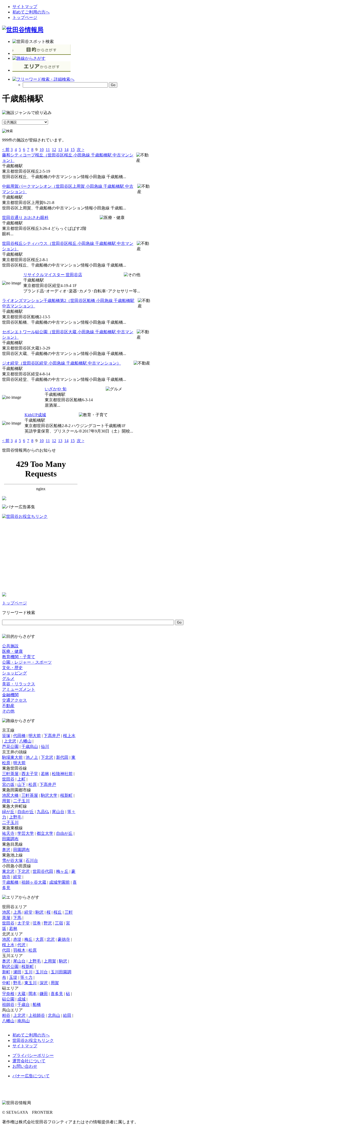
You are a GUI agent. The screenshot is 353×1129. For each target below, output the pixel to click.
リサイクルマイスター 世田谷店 (52, 274)
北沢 (51, 939)
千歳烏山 (29, 746)
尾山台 (58, 811)
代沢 (21, 945)
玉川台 (41, 972)
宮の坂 (8, 784)
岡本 (32, 993)
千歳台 (23, 1004)
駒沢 (39, 912)
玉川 (28, 972)
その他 (8, 711)
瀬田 (17, 972)
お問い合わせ (24, 1066)
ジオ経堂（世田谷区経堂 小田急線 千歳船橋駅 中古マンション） (61, 363)
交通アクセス (14, 700)
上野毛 (15, 817)
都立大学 (45, 833)
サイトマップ (24, 6)
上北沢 (10, 741)
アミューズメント (18, 689)
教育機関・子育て (18, 657)
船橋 (37, 1004)
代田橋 (19, 735)
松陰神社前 (62, 773)
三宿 (59, 923)
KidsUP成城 (35, 415)
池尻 (6, 912)
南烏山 (23, 1021)
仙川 (45, 746)
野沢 (48, 923)
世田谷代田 (43, 871)
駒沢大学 (49, 795)
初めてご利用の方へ (31, 12)
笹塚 (6, 735)
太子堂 (23, 923)
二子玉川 (21, 801)
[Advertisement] (41, 556)
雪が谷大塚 (12, 860)
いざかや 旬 (55, 389)
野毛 (17, 983)
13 (60, 149)
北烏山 (54, 1015)
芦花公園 (10, 746)
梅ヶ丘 (62, 871)
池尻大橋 (10, 795)
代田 (6, 950)
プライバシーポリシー (33, 1055)
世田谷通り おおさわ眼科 (25, 217)
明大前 (34, 735)
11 (48, 149)
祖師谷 (8, 1004)
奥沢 (6, 849)
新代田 (62, 757)
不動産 (8, 705)
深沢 (44, 983)
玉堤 (13, 977)
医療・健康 (12, 651)
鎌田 (44, 993)
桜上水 (69, 735)
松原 (32, 784)
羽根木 (19, 950)
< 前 (6, 149)
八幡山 (25, 741)
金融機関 (10, 695)
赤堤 (17, 939)
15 (73, 149)
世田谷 (8, 779)
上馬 (17, 912)
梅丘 (28, 939)
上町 (21, 779)
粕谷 (6, 1015)
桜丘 (57, 912)
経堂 (17, 877)
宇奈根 (8, 993)
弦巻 (37, 923)
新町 (6, 972)
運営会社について (28, 1061)
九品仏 (43, 811)
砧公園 (8, 999)
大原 (39, 939)
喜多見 (57, 993)
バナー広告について (31, 1076)
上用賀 (50, 961)
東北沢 (8, 871)
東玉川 (30, 983)
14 (66, 149)
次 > (80, 149)
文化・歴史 (12, 667)
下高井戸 (52, 735)
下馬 (17, 917)
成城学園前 (59, 882)
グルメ (8, 678)
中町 (6, 983)
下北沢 (47, 757)
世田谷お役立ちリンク (33, 1040)
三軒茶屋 (10, 773)
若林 (45, 773)
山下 (21, 784)
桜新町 (66, 795)
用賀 (6, 801)
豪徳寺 (64, 939)
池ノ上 (32, 757)
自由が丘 (25, 811)
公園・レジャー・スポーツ (27, 662)
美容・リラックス (18, 684)
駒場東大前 (12, 757)
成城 (21, 999)
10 (42, 149)
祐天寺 (8, 833)
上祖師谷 (36, 1015)
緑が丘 (8, 811)
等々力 (26, 977)
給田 (67, 1015)
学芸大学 (25, 833)
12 (54, 149)
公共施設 (10, 646)
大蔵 (21, 993)
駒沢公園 (10, 966)
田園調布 (10, 839)
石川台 (32, 860)
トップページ (24, 17)
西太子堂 (29, 773)
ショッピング (14, 673)
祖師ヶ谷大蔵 (33, 882)
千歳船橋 (10, 882)
